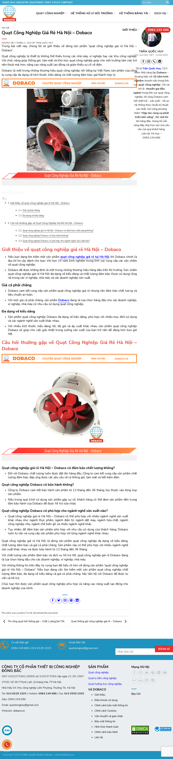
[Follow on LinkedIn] (159, 61)
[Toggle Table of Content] (4, 199)
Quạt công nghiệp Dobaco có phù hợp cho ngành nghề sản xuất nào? (56, 240)
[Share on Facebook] (53, 600)
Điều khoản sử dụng (106, 700)
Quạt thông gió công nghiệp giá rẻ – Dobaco (97, 621)
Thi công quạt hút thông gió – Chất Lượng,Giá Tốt (35, 621)
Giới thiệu (129, 30)
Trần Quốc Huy (44, 43)
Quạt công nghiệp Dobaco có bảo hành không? (45, 235)
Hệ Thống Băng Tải (133, 13)
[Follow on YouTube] (165, 673)
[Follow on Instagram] (140, 673)
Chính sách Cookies (105, 711)
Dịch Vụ (160, 13)
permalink (53, 612)
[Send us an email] (148, 61)
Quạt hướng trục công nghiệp (105, 684)
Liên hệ (98, 737)
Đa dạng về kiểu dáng (33, 215)
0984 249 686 (158, 30)
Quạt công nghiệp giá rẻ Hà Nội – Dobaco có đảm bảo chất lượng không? (58, 230)
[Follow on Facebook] (143, 61)
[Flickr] (134, 681)
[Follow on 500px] (140, 681)
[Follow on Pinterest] (153, 673)
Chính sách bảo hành (106, 732)
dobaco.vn (19, 711)
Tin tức (6, 28)
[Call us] (154, 61)
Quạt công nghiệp (98, 672)
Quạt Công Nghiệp (50, 13)
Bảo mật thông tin (104, 721)
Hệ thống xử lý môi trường (92, 13)
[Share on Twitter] (59, 600)
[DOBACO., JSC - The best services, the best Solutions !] (9, 13)
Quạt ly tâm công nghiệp (102, 678)
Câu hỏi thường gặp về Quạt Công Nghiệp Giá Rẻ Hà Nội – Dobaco (46, 223)
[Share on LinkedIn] (77, 600)
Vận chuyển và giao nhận (108, 716)
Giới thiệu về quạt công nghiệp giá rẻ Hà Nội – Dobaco (40, 203)
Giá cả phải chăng (31, 210)
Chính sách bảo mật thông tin (111, 705)
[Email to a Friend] (65, 600)
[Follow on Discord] (153, 681)
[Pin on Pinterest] (71, 600)
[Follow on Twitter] (147, 673)
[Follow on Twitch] (147, 681)
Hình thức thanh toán (106, 727)
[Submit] (167, 2)
